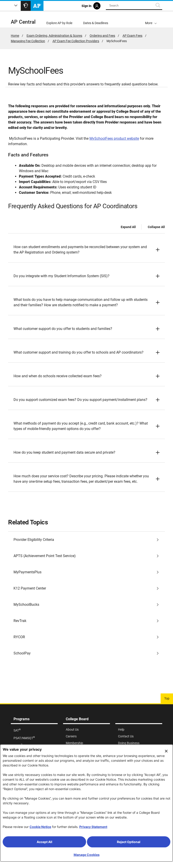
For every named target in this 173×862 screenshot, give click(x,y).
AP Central (23, 22)
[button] (151, 19)
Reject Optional (128, 842)
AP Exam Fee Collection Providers (75, 41)
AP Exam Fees (132, 35)
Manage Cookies (87, 855)
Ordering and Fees (102, 35)
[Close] (166, 751)
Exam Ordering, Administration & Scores (54, 35)
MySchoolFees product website (114, 138)
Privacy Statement (93, 827)
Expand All (128, 227)
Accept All (44, 842)
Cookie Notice (40, 827)
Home (15, 35)
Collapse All (156, 227)
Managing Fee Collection (28, 41)
